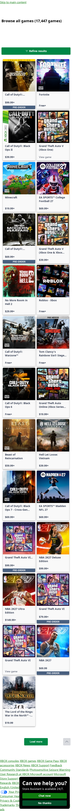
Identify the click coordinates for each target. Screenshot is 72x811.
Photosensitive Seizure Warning (50, 770)
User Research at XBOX (15, 774)
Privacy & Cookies (11, 800)
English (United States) (14, 787)
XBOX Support (40, 765)
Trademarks (7, 805)
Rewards (5, 783)
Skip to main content (13, 2)
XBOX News (22, 765)
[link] (19, 84)
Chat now (45, 795)
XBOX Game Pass (48, 761)
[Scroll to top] (67, 741)
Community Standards (14, 770)
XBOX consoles (9, 761)
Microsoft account (41, 774)
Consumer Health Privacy (16, 796)
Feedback (56, 765)
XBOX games (28, 761)
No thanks (44, 803)
